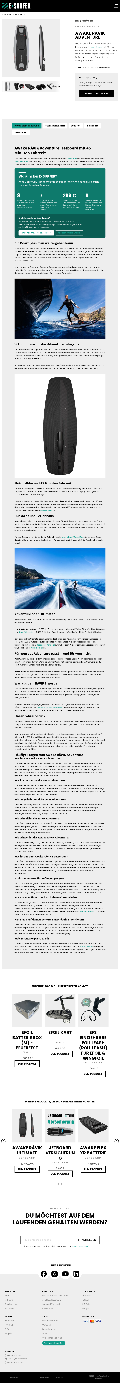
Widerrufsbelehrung (52, 1337)
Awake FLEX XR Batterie (93, 1150)
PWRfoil (9, 1325)
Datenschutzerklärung (80, 1246)
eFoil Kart (60, 1032)
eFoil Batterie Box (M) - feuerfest (27, 1040)
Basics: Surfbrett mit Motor (55, 1295)
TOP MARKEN (88, 1291)
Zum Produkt (27, 1063)
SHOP (45, 1316)
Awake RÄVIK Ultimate (27, 1150)
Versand (46, 1325)
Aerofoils (86, 1295)
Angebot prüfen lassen (69, 233)
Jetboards (72, 158)
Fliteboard (10, 1320)
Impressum (44, 1377)
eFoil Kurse (47, 1308)
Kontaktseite (86, 946)
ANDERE (8, 1316)
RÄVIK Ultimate (26, 632)
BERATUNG (47, 1291)
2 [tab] (61, 1184)
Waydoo (9, 1333)
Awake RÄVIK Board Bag (73, 537)
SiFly (7, 1329)
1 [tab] (58, 1184)
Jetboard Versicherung (60, 1153)
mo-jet (85, 1308)
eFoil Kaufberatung (51, 1300)
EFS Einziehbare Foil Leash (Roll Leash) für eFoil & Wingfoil (93, 1045)
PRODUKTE (10, 1291)
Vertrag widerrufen (53, 1343)
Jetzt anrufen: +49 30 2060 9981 (36, 233)
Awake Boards (95, 47)
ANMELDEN (88, 1239)
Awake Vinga (37, 648)
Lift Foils (86, 1304)
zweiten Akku (46, 510)
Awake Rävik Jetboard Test (49, 707)
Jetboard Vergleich (51, 1304)
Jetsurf (85, 1300)
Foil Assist (9, 1308)
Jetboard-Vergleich (46, 645)
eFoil (7, 1295)
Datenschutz (59, 1377)
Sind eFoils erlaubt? (87, 911)
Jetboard (9, 1300)
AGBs (45, 1333)
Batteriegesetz (49, 1329)
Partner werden (50, 1320)
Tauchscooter (11, 1304)
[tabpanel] (7, 86)
